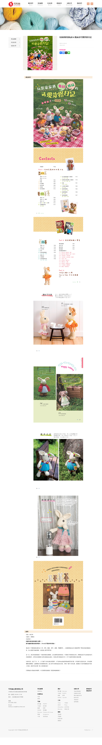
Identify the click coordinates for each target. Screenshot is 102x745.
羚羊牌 (45, 706)
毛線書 (59, 714)
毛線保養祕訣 (77, 691)
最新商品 (40, 691)
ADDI (59, 705)
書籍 (39, 698)
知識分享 (69, 4)
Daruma (40, 712)
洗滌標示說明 (77, 693)
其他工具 (67, 709)
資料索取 (76, 701)
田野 (44, 708)
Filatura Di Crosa (48, 712)
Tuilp (59, 702)
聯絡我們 (79, 4)
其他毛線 (45, 716)
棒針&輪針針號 (78, 695)
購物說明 (59, 4)
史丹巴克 (67, 707)
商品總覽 (40, 4)
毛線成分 (76, 699)
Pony (66, 705)
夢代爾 (39, 703)
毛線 (39, 696)
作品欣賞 (49, 4)
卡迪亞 (39, 706)
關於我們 (30, 4)
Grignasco (46, 714)
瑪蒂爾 (45, 710)
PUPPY (45, 703)
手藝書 (59, 716)
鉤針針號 (76, 697)
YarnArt (64, 697)
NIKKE (39, 710)
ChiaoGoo (60, 707)
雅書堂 (59, 720)
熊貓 (39, 714)
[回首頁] (14, 3)
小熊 (39, 716)
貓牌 (39, 708)
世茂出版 (60, 718)
